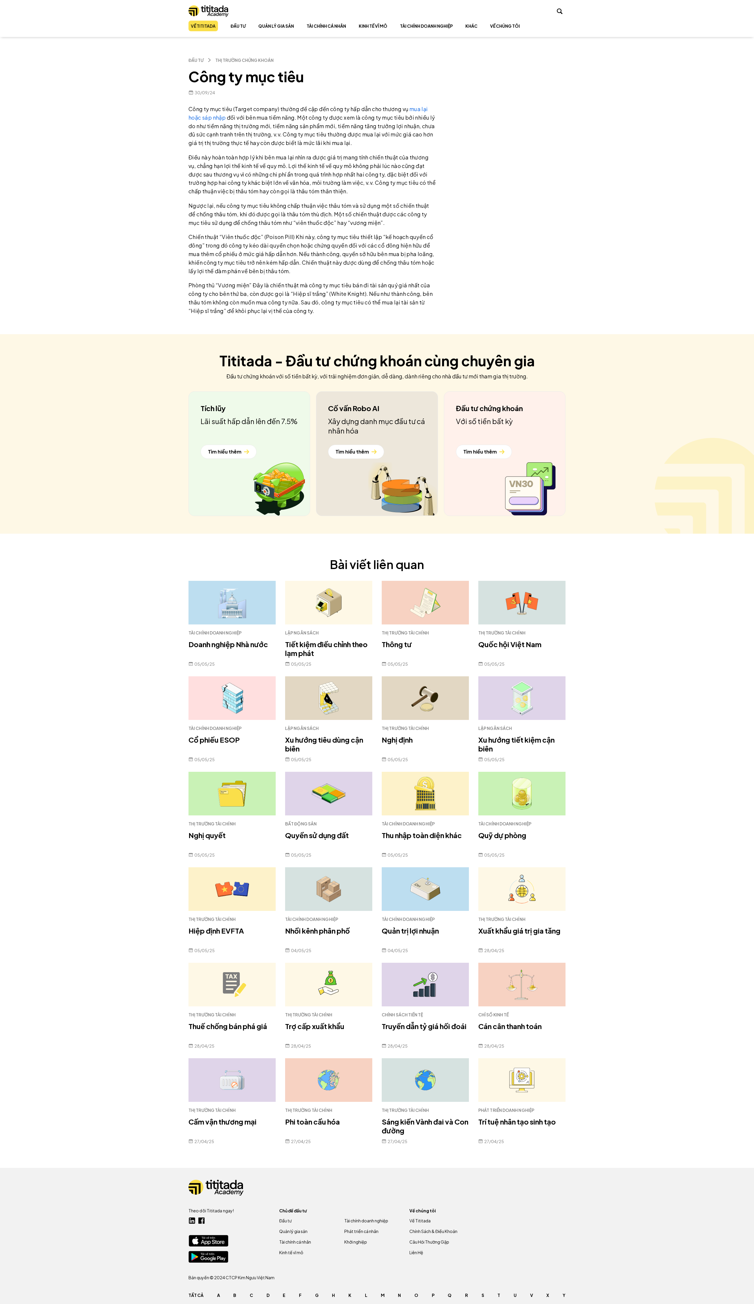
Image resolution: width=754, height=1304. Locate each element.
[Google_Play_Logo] (208, 1257)
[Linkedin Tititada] (192, 1220)
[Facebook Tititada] (201, 1220)
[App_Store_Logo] (208, 1241)
